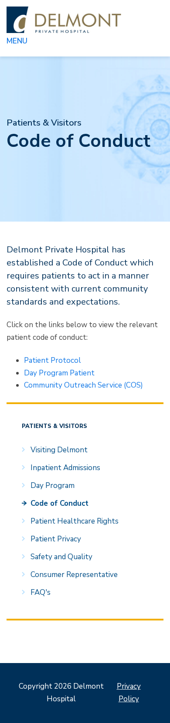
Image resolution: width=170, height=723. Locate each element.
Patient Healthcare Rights (75, 521)
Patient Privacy (56, 539)
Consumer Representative (74, 575)
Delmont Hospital (64, 20)
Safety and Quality (61, 557)
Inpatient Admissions (65, 468)
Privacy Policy (129, 692)
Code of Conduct (59, 503)
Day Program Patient (59, 373)
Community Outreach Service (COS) (83, 385)
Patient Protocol (52, 360)
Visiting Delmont (59, 450)
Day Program (53, 486)
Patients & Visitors (44, 123)
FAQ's (41, 592)
